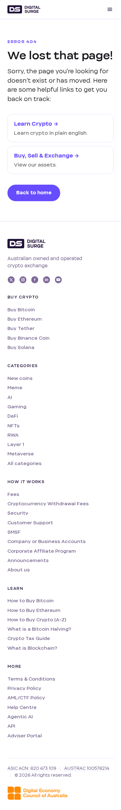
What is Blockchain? (32, 648)
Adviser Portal (24, 736)
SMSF (13, 532)
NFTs (13, 426)
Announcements (28, 560)
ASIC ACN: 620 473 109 (31, 768)
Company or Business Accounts (46, 541)
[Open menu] (110, 9)
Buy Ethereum (24, 319)
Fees (13, 494)
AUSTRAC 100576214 (86, 768)
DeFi (12, 416)
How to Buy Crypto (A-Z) (36, 620)
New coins (20, 378)
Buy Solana (20, 347)
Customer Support (30, 523)
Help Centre (22, 707)
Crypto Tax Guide (28, 638)
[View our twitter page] (11, 280)
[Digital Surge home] (23, 9)
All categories (24, 463)
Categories (22, 365)
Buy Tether (20, 328)
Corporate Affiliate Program (41, 551)
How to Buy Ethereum (33, 610)
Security (17, 513)
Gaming (16, 407)
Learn (15, 588)
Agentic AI (20, 717)
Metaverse (20, 454)
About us (18, 570)
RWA (13, 435)
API (11, 726)
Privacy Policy (24, 688)
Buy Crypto (22, 297)
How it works (26, 481)
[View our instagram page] (23, 280)
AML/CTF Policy (26, 698)
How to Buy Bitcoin (30, 601)
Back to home (34, 193)
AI (9, 397)
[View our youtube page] (58, 280)
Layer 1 (15, 444)
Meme (14, 387)
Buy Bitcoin (21, 310)
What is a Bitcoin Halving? (39, 629)
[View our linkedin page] (46, 280)
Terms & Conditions (31, 679)
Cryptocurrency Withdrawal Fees (48, 504)
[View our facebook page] (34, 280)
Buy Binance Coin (28, 338)
